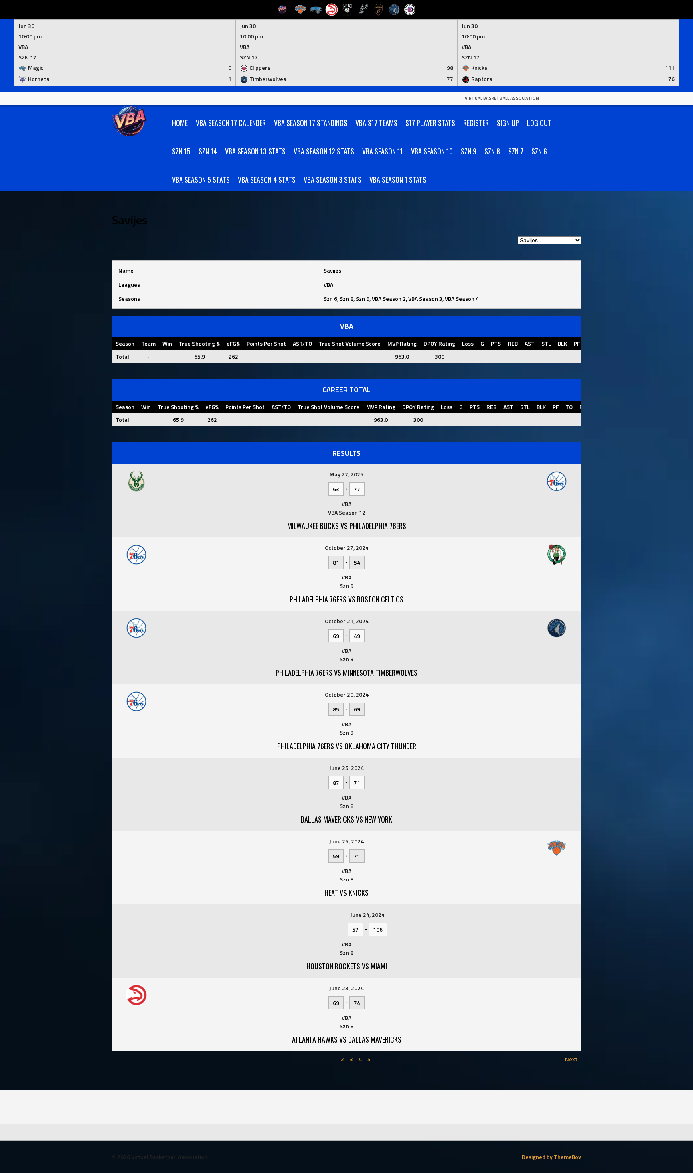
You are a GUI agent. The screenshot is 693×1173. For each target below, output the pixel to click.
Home (180, 123)
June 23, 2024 (346, 988)
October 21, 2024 (347, 621)
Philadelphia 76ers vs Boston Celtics (346, 599)
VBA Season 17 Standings (310, 123)
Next (571, 1059)
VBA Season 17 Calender (231, 123)
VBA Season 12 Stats (324, 151)
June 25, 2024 (346, 768)
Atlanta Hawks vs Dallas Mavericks (346, 1039)
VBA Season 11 (382, 151)
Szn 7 (515, 151)
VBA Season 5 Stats (201, 179)
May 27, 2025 (346, 474)
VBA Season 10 (432, 151)
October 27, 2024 (347, 547)
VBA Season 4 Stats (267, 179)
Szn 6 (539, 151)
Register (476, 123)
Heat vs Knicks (346, 892)
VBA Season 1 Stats (397, 179)
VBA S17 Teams (376, 123)
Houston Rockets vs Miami (346, 966)
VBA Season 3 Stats (332, 179)
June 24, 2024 (367, 914)
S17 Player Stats (430, 123)
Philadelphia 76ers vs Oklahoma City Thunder (346, 746)
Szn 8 (492, 151)
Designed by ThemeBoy (551, 1157)
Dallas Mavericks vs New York (346, 819)
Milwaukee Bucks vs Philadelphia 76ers (346, 526)
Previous (127, 1059)
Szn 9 (468, 151)
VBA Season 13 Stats (255, 151)
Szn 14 (208, 151)
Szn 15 (181, 151)
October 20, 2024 (347, 694)
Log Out (539, 123)
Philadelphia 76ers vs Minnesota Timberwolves (346, 672)
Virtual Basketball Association (502, 98)
